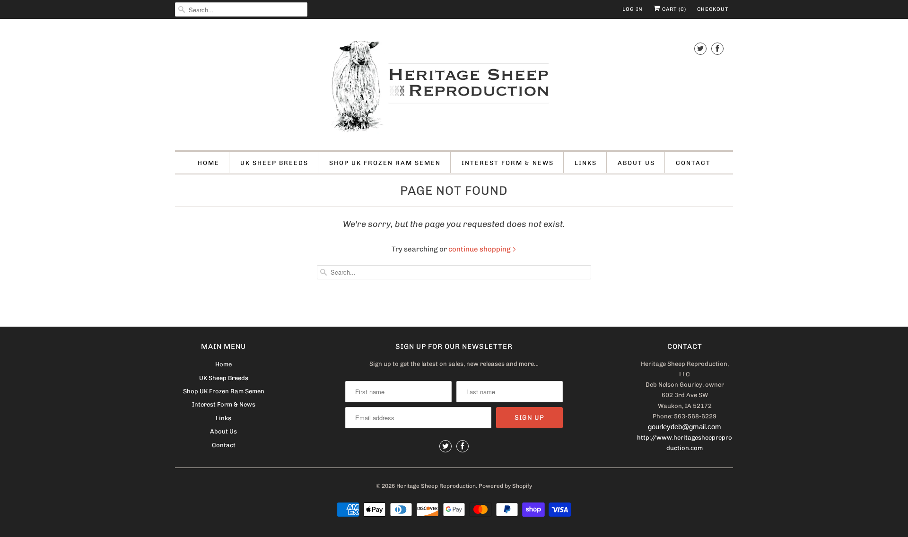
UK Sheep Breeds (274, 162)
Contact (693, 162)
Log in (632, 9)
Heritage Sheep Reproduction (436, 486)
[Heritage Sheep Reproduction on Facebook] (717, 48)
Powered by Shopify (505, 486)
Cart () (673, 9)
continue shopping (480, 249)
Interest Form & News (508, 162)
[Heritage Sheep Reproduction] (454, 87)
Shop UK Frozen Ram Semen (385, 162)
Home (208, 162)
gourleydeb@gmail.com (684, 427)
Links (586, 162)
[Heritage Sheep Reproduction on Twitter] (700, 48)
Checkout (712, 9)
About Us (636, 162)
